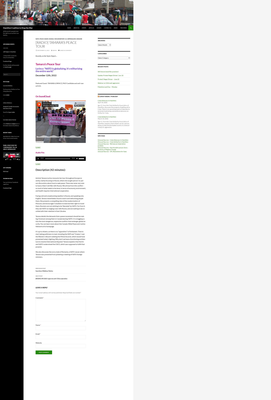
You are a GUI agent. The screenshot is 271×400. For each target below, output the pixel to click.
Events (84, 28)
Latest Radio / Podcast (109, 96)
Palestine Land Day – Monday (107, 87)
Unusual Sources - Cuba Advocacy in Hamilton (113, 140)
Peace (42, 39)
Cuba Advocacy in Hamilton (107, 100)
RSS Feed (5, 171)
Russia (51, 39)
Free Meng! (123, 28)
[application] (61, 159)
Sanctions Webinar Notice (44, 270)
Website (39, 343)
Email (38, 334)
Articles (91, 28)
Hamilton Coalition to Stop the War (18, 28)
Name (38, 325)
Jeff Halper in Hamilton (9, 52)
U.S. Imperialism (70, 39)
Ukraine (79, 39)
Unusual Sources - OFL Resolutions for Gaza (112, 151)
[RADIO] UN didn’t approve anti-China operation (51, 277)
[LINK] (38, 147)
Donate (99, 28)
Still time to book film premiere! (108, 72)
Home (69, 28)
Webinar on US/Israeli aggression (109, 83)
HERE (7, 95)
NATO (37, 39)
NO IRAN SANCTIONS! (9, 120)
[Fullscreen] (19, 159)
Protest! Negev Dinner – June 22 (108, 79)
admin (54, 50)
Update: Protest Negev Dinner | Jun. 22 (110, 75)
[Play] (38, 159)
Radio (116, 28)
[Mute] (77, 159)
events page (8, 67)
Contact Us (107, 28)
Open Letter (11, 112)
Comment (40, 298)
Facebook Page (7, 61)
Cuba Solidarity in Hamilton (107, 117)
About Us (76, 28)
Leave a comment (66, 50)
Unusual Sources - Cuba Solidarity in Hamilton (113, 142)
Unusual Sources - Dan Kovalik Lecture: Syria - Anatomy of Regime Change (113, 148)
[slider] (82, 158)
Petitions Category (11, 123)
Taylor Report (59, 39)
